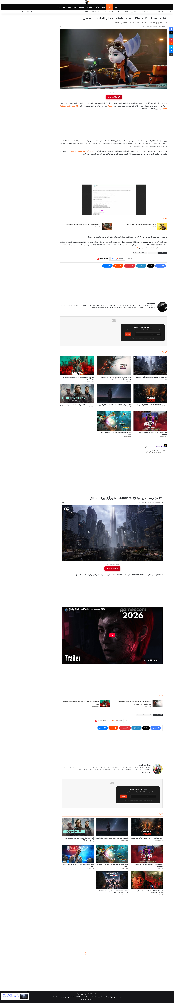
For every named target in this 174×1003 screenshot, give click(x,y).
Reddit (110, 106)
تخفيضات (81, 7)
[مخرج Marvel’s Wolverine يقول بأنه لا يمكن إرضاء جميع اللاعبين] (107, 226)
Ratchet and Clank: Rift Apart (82, 151)
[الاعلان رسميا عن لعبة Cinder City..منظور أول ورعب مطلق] (150, 365)
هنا (138, 248)
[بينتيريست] (171, 40)
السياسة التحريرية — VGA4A (132, 11)
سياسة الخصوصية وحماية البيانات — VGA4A (95, 11)
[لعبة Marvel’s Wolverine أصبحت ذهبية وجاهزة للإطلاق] (162, 226)
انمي (64, 7)
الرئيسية (117, 7)
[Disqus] (113, 466)
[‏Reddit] (171, 43)
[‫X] (171, 32)
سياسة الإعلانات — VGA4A (116, 11)
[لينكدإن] (171, 36)
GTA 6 (58, 7)
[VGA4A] (87, 2)
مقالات (97, 7)
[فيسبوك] (171, 29)
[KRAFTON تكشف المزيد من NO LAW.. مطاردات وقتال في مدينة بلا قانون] (77, 365)
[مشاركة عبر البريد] (171, 54)
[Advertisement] (114, 125)
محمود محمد (151, 303)
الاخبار (110, 7)
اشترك (128, 334)
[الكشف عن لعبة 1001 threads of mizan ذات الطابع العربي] (114, 393)
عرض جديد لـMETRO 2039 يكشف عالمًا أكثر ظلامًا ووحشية (151, 405)
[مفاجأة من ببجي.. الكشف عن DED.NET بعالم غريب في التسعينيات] (150, 421)
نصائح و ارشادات (72, 7)
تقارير (103, 7)
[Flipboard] (102, 259)
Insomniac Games (153, 252)
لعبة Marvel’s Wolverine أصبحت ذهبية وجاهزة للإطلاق (141, 224)
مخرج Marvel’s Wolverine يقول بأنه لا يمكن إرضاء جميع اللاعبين (83, 224)
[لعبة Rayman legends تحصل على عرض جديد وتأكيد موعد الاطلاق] (114, 421)
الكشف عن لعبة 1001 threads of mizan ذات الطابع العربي (115, 405)
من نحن (153, 11)
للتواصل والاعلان (145, 11)
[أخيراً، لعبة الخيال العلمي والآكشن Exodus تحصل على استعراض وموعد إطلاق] (77, 393)
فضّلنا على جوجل (113, 97)
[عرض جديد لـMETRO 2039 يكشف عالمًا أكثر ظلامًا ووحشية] (150, 393)
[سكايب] (171, 47)
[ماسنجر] (171, 51)
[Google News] (117, 259)
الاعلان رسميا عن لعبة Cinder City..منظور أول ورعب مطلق (151, 377)
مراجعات (89, 7)
